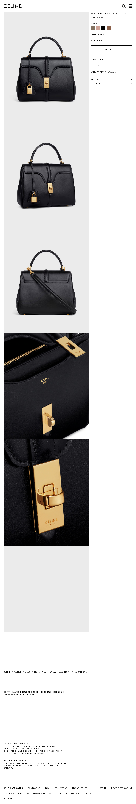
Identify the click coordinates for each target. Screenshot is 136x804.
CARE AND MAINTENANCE (103, 72)
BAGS (27, 672)
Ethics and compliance (68, 793)
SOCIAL (103, 788)
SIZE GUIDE (96, 40)
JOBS (88, 793)
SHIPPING (95, 80)
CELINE (7, 672)
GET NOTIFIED (111, 49)
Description (97, 60)
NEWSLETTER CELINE (121, 788)
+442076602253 (37, 753)
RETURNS (95, 84)
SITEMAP (8, 798)
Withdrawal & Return (39, 793)
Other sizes (97, 35)
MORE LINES (40, 672)
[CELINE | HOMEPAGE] (13, 6)
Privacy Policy (80, 788)
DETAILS (95, 66)
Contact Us (34, 788)
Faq (47, 788)
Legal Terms (60, 788)
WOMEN (18, 672)
